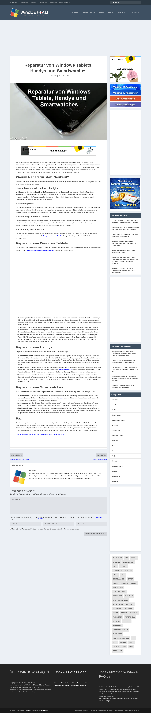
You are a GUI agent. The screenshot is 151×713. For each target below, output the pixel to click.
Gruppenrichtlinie (120, 600)
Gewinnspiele (116, 415)
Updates (115, 461)
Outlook (134, 613)
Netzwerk (129, 608)
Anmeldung (117, 558)
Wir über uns (43, 3)
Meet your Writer (117, 351)
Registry (115, 446)
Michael (32, 470)
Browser (116, 562)
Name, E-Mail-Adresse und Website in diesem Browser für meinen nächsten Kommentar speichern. (45, 529)
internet (130, 604)
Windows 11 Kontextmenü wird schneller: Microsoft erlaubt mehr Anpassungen (123, 270)
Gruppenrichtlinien (118, 420)
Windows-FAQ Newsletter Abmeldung (127, 710)
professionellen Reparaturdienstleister (40, 250)
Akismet (99, 517)
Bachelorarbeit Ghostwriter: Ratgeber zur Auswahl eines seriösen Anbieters (124, 353)
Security (114, 451)
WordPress (44, 710)
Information (62, 76)
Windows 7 (115, 481)
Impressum (13, 3)
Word (115, 651)
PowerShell (130, 617)
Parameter (117, 617)
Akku (61, 398)
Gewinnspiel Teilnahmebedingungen (101, 710)
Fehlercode (118, 587)
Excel (115, 583)
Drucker (128, 570)
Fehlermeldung (119, 591)
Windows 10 (116, 476)
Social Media (63, 3)
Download (117, 570)
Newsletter (53, 3)
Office (110, 13)
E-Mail (115, 575)
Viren (124, 646)
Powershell (115, 440)
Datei (115, 566)
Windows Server (117, 466)
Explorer (124, 583)
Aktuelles (74, 13)
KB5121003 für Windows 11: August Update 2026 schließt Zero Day (125, 369)
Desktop (115, 410)
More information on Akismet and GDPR (29, 519)
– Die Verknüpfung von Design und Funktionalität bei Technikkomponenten (40, 434)
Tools (135, 13)
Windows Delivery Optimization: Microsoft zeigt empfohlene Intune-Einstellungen (124, 243)
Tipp (133, 638)
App (126, 558)
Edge (123, 575)
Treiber (123, 642)
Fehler (134, 583)
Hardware (115, 425)
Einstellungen (119, 579)
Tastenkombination (121, 638)
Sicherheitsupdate (120, 630)
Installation (118, 604)
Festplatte (117, 596)
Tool (115, 642)
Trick (131, 642)
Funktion (129, 596)
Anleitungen (89, 13)
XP (121, 651)
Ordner (124, 613)
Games (101, 13)
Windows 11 (116, 471)
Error (130, 579)
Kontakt (33, 3)
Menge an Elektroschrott (52, 236)
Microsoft (117, 608)
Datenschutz (24, 3)
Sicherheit (117, 625)
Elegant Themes (25, 710)
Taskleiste (117, 634)
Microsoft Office (117, 435)
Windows (122, 13)
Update (116, 646)
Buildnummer (128, 562)
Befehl (134, 558)
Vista (131, 646)
